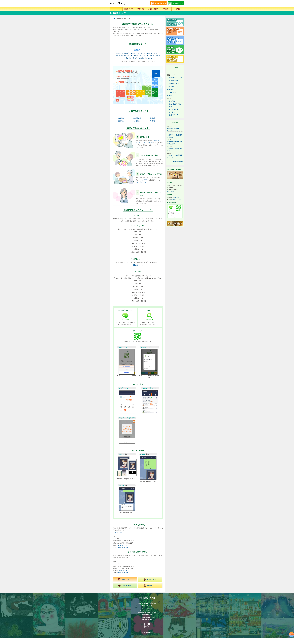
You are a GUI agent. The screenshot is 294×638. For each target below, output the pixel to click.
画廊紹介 (165, 9)
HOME (114, 18)
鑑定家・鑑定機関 (174, 109)
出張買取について (174, 83)
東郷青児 (121, 118)
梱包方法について (141, 182)
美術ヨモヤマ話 (173, 115)
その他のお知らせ (178, 161)
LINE (145, 142)
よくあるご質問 (153, 9)
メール (141, 142)
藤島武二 (121, 121)
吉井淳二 (137, 121)
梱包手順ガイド (173, 101)
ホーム (116, 9)
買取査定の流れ (173, 80)
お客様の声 (172, 112)
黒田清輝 (152, 118)
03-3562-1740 (122, 545)
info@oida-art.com (122, 547)
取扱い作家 (140, 9)
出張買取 (145, 180)
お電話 (151, 142)
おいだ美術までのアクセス (147, 614)
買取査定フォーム (138, 265)
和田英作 (152, 121)
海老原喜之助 (137, 118)
